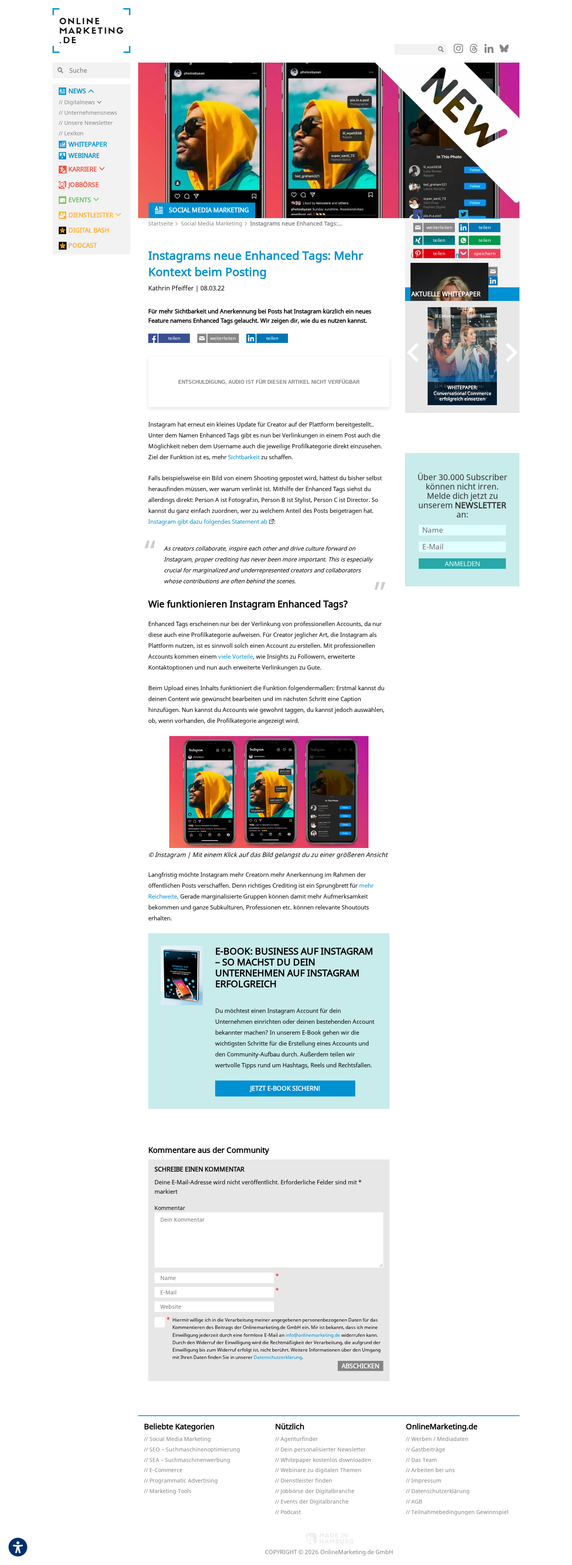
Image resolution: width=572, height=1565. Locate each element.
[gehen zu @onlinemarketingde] (473, 50)
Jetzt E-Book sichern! (285, 1088)
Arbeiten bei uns (433, 1470)
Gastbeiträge (428, 1449)
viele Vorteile (235, 656)
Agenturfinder (299, 1439)
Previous (416, 352)
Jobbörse (83, 185)
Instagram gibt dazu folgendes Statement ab (207, 521)
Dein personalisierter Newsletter (323, 1449)
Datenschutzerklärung (278, 1357)
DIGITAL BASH (88, 230)
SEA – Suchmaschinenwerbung (189, 1460)
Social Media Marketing (211, 223)
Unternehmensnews (90, 113)
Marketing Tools (170, 1491)
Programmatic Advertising (183, 1481)
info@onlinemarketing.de (313, 1335)
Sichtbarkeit (244, 457)
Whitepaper (87, 144)
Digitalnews (79, 102)
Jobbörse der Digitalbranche (317, 1491)
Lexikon (74, 133)
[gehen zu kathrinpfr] (493, 280)
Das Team (424, 1460)
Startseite (160, 223)
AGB (416, 1502)
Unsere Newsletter (88, 123)
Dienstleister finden (306, 1481)
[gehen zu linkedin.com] (488, 50)
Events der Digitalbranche (315, 1502)
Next (508, 352)
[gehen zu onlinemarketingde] (458, 50)
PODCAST (82, 245)
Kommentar (169, 1208)
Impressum (426, 1481)
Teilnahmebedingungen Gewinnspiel (460, 1512)
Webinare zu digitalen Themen (321, 1470)
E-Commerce (165, 1470)
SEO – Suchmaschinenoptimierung (194, 1449)
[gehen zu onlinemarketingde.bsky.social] (504, 50)
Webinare (84, 155)
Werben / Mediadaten (439, 1439)
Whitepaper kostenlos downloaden (326, 1460)
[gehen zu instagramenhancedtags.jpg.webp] (268, 792)
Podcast (291, 1512)
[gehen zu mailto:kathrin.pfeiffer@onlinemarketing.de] (493, 271)
